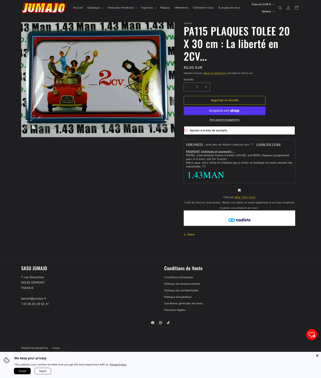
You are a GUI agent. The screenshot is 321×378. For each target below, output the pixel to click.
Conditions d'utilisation (178, 277)
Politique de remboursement (182, 283)
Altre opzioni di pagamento (225, 119)
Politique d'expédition (178, 297)
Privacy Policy (118, 364)
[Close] (317, 355)
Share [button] (191, 234)
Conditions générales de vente (183, 303)
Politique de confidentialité (181, 290)
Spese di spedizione (214, 73)
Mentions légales (175, 310)
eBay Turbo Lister (244, 197)
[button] (95, 8)
